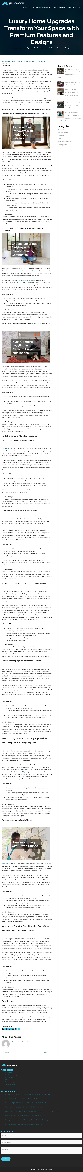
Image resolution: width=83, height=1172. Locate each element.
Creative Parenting (63, 132)
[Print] (15, 1029)
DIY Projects (61, 135)
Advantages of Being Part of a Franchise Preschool (21, 1098)
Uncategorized (62, 145)
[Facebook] (3, 1029)
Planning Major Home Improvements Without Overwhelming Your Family (27, 1094)
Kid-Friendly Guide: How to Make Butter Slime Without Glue (23, 1124)
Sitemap (49, 1169)
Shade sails (5, 519)
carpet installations (15, 380)
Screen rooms (6, 448)
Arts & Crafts (61, 129)
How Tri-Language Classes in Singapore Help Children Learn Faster (26, 1103)
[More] (19, 1029)
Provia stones (6, 864)
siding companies (27, 772)
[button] (79, 8)
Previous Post (7, 1052)
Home (4, 61)
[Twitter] (6, 1029)
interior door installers (25, 166)
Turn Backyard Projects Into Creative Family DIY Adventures (72, 105)
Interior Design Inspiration (14, 61)
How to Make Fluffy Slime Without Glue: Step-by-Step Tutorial (24, 1115)
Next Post (48, 1052)
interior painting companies (26, 280)
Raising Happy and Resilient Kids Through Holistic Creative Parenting (26, 1120)
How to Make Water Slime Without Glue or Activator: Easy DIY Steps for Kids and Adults (32, 1111)
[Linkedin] (9, 1029)
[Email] (12, 1029)
